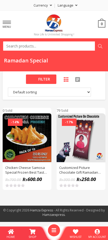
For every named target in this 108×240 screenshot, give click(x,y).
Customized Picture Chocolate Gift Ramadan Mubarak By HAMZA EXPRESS (78, 170)
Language (66, 5)
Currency (41, 5)
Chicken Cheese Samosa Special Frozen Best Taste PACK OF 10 (25, 170)
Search (100, 46)
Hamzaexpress (53, 214)
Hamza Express (41, 210)
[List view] (77, 79)
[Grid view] (66, 79)
